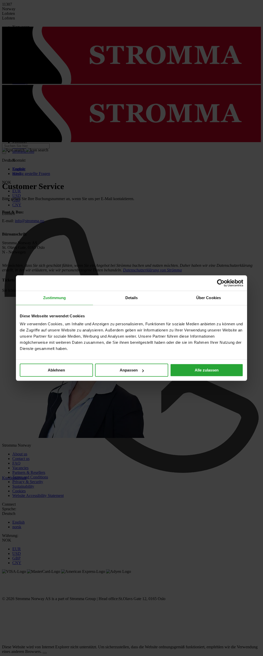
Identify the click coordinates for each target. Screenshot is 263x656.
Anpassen (129, 370)
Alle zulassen (207, 370)
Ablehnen (56, 370)
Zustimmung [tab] (54, 298)
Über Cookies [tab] (208, 298)
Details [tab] (131, 298)
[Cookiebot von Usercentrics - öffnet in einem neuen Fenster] (220, 283)
